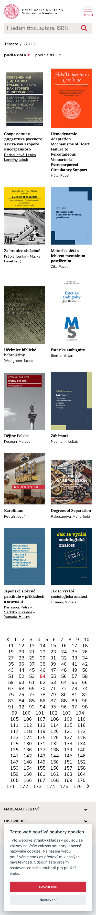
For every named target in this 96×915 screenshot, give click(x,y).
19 (11, 652)
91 (11, 707)
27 (11, 658)
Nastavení (48, 900)
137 (41, 750)
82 (85, 695)
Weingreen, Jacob (18, 360)
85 (32, 701)
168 (54, 780)
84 (21, 701)
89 (74, 701)
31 (53, 658)
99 (14, 713)
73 (74, 688)
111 (14, 725)
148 (28, 762)
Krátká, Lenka (15, 256)
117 (14, 731)
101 (40, 713)
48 (64, 670)
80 (64, 695)
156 (54, 768)
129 (14, 744)
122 (81, 731)
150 (54, 762)
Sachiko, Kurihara (18, 612)
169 (68, 780)
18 (85, 646)
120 (54, 731)
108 (54, 719)
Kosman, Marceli (17, 441)
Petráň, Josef (14, 516)
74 (85, 688)
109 (68, 719)
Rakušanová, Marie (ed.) (70, 516)
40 (64, 664)
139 (68, 750)
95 (53, 707)
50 (85, 670)
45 (32, 670)
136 (28, 750)
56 (64, 676)
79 (53, 695)
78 (43, 695)
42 (85, 664)
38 (43, 664)
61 (32, 682)
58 (85, 676)
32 (64, 658)
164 (81, 774)
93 (32, 707)
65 (74, 682)
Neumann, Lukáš (64, 441)
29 (32, 658)
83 (11, 701)
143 (41, 756)
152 (81, 762)
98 (85, 707)
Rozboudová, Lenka (20, 154)
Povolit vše (48, 887)
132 (54, 744)
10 (87, 640)
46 (43, 670)
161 (41, 774)
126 (54, 737)
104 (80, 713)
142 (28, 756)
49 (74, 670)
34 (85, 658)
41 (74, 664)
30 (43, 658)
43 (11, 670)
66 (85, 682)
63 (53, 682)
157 (68, 768)
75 (11, 695)
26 (85, 652)
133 (68, 744)
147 (14, 762)
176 (77, 786)
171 (10, 786)
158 (81, 768)
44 (21, 670)
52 (21, 676)
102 (53, 713)
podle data (15, 55)
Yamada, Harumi (17, 616)
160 (28, 774)
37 (32, 664)
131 (41, 744)
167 (41, 780)
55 (53, 676)
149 (41, 762)
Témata (11, 44)
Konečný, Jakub (16, 159)
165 (14, 780)
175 (64, 786)
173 (37, 786)
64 (64, 682)
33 (74, 658)
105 (14, 719)
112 (28, 725)
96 (64, 707)
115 (68, 725)
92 (21, 707)
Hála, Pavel (60, 175)
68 (21, 688)
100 (26, 713)
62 (43, 682)
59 (11, 682)
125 (41, 737)
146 (81, 756)
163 (68, 774)
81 (74, 695)
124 (28, 737)
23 (53, 652)
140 (81, 750)
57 (74, 676)
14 (43, 646)
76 (21, 695)
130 (28, 744)
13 (32, 646)
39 (53, 664)
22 (43, 652)
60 (21, 682)
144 (54, 756)
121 (68, 731)
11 (11, 646)
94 (43, 707)
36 (21, 664)
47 (53, 670)
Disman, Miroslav (64, 602)
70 (43, 688)
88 (64, 701)
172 (24, 786)
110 (81, 719)
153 (14, 768)
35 (11, 664)
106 (28, 719)
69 (32, 688)
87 (53, 701)
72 (64, 688)
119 (41, 731)
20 (21, 652)
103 (66, 713)
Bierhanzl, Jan (62, 355)
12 (21, 646)
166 (28, 780)
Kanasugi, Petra (16, 607)
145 (68, 756)
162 (54, 774)
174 (51, 786)
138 (54, 750)
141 (14, 756)
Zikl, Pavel (59, 266)
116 (81, 725)
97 (74, 707)
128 (81, 737)
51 (11, 676)
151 (68, 762)
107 (41, 719)
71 (53, 688)
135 (14, 750)
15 (53, 646)
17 (74, 646)
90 (85, 701)
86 (43, 701)
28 (21, 658)
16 (64, 646)
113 (41, 725)
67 (11, 688)
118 (28, 731)
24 (64, 652)
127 (68, 737)
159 (14, 774)
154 (28, 768)
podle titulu (46, 55)
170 (81, 780)
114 (54, 725)
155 (41, 768)
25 (74, 652)
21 (32, 652)
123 (14, 737)
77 (32, 695)
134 (81, 744)
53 (32, 676)
